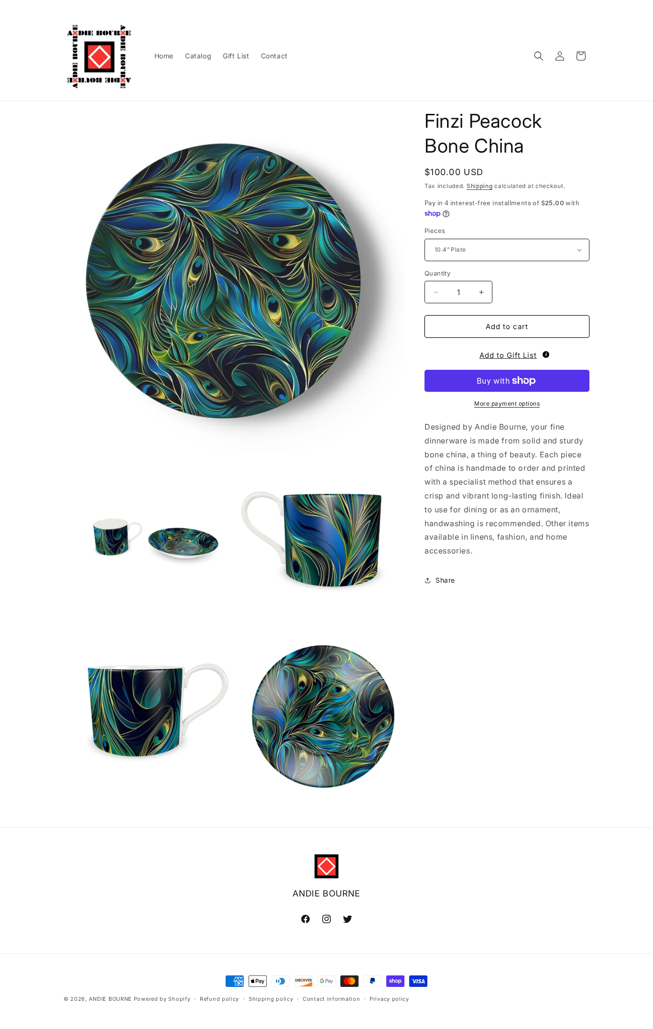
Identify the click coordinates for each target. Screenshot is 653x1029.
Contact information (331, 999)
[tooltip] (546, 354)
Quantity (437, 273)
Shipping (480, 185)
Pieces (434, 230)
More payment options (507, 403)
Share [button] (445, 580)
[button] (538, 55)
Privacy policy (389, 999)
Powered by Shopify (162, 999)
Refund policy (219, 999)
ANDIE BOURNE (110, 999)
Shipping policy (271, 999)
